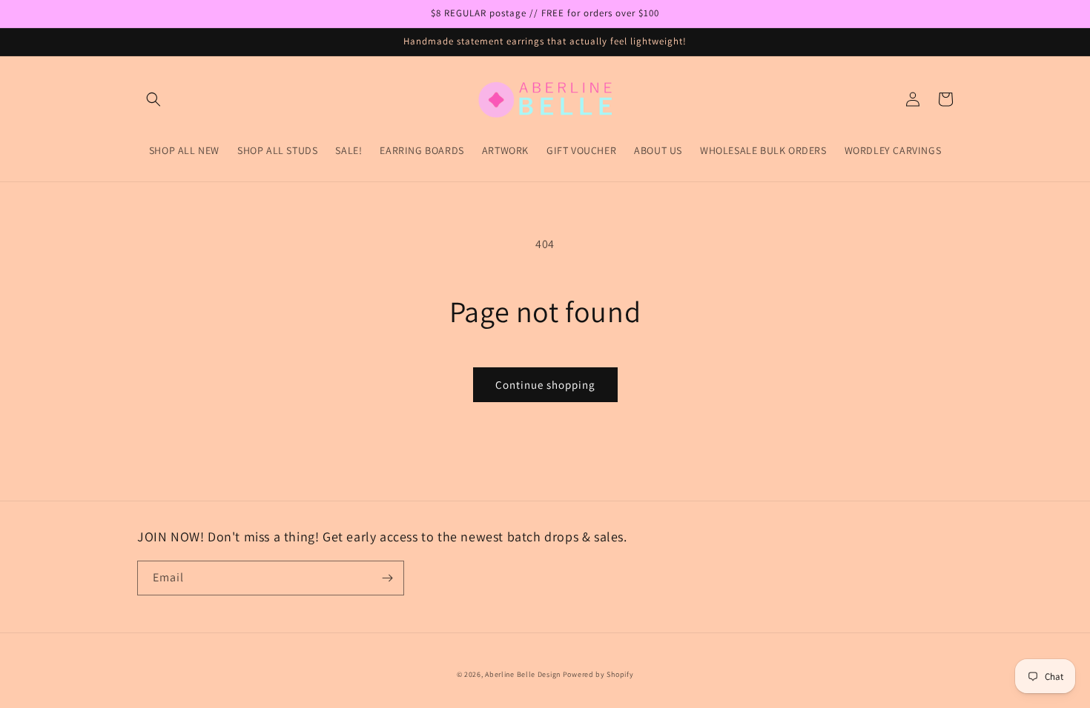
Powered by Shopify (598, 674)
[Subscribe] (387, 578)
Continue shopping (545, 385)
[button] (153, 99)
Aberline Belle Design (523, 674)
